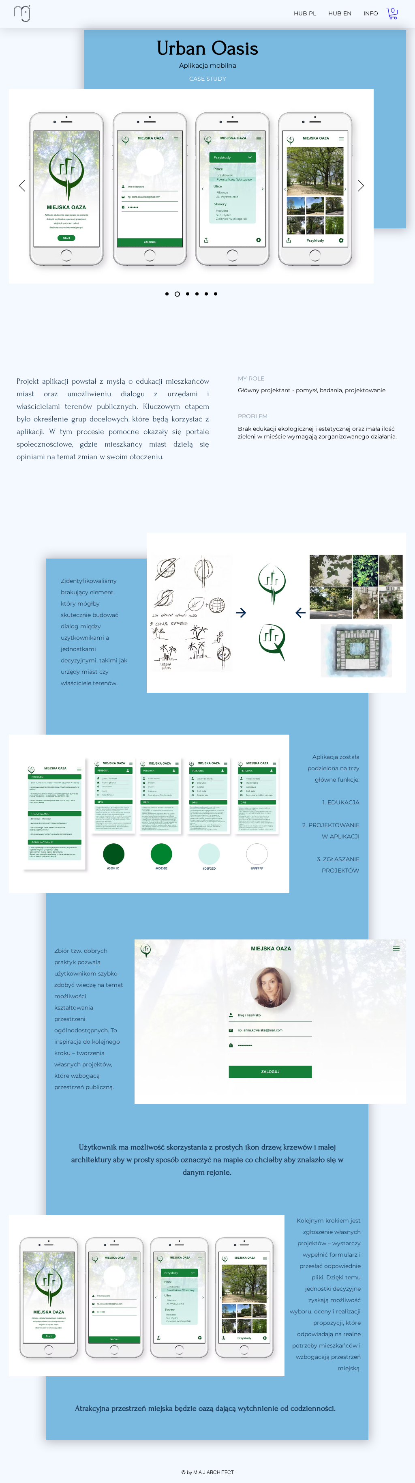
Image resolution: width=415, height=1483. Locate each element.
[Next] (361, 186)
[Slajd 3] (186, 294)
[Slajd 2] (176, 294)
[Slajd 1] (167, 294)
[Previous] (22, 186)
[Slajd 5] (206, 294)
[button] (393, 13)
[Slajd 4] (197, 294)
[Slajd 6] (215, 294)
